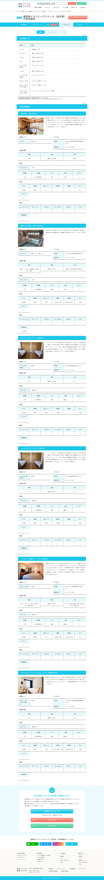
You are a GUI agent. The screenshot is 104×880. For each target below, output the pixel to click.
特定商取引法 (73, 868)
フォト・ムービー (38, 24)
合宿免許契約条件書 (53, 871)
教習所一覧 (24, 11)
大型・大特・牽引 (64, 860)
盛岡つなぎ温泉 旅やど (38, 53)
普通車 (40, 32)
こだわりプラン (56, 7)
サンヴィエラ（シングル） (38, 75)
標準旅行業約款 (64, 871)
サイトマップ (82, 868)
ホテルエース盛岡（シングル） (39, 81)
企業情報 (51, 868)
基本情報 (23, 24)
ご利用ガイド (83, 7)
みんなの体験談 (40, 857)
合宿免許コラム (40, 859)
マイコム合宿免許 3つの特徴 (43, 855)
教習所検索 (39, 853)
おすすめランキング (22, 855)
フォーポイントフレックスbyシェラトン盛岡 (43, 91)
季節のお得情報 (38, 7)
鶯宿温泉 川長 (36, 49)
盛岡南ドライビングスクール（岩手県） (37, 11)
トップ (18, 11)
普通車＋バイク (82, 860)
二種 (64, 32)
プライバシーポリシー (61, 868)
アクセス (80, 24)
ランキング (47, 7)
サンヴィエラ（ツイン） (38, 65)
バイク (62, 858)
